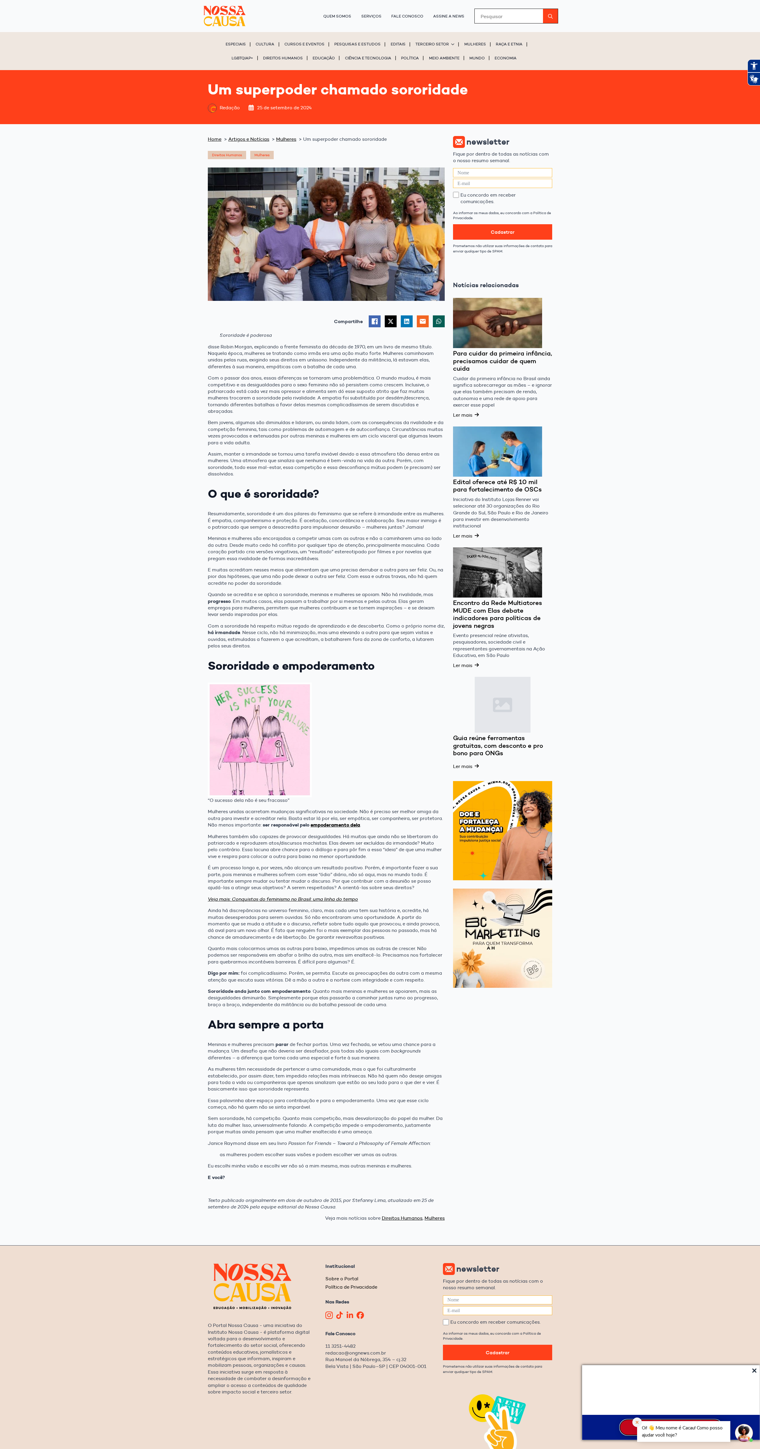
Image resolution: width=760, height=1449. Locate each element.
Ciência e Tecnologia (368, 58)
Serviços (371, 16)
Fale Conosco (407, 16)
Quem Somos (337, 16)
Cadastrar (502, 232)
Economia (506, 58)
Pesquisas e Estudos (357, 44)
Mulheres (475, 44)
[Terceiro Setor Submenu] (453, 44)
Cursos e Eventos (304, 44)
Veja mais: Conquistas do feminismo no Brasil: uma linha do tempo (283, 899)
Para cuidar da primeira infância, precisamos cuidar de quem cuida (502, 361)
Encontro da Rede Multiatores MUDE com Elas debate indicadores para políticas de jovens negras (497, 614)
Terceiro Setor (432, 44)
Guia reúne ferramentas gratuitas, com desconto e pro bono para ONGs (498, 745)
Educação (324, 58)
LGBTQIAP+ (242, 58)
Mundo (477, 58)
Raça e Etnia (509, 44)
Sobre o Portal (341, 1278)
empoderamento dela (335, 825)
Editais (398, 44)
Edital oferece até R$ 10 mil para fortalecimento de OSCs (497, 485)
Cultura (265, 44)
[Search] (550, 16)
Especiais (236, 44)
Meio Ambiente (444, 58)
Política (410, 58)
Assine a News (448, 16)
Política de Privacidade (351, 1287)
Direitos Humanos (283, 58)
